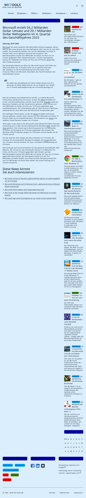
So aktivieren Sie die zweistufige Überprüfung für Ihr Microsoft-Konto (73, 189)
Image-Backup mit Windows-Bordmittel (73, 380)
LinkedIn (47, 102)
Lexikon (74, 13)
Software (46, 13)
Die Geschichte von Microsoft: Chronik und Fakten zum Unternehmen (73, 351)
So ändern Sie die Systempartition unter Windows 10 (73, 95)
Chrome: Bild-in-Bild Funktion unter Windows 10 (73, 160)
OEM (48, 126)
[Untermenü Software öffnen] (51, 13)
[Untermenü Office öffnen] (38, 13)
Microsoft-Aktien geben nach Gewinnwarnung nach (24, 190)
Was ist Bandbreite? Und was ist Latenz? (73, 52)
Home (11, 13)
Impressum (78, 493)
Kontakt (52, 493)
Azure (51, 118)
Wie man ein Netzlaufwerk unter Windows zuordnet (73, 319)
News (16, 20)
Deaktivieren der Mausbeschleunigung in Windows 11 (73, 407)
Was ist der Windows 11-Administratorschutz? (73, 125)
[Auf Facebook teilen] (33, 466)
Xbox (5, 128)
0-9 (65, 439)
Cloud (46, 140)
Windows (21, 13)
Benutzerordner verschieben (77, 212)
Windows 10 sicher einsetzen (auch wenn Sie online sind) (73, 238)
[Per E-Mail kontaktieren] (43, 466)
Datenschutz (64, 493)
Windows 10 (19, 465)
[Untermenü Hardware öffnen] (66, 13)
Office (34, 13)
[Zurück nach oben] (82, 494)
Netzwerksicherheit (77, 29)
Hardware (60, 13)
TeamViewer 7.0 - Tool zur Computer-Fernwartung (73, 296)
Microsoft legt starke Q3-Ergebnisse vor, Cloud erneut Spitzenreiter (30, 198)
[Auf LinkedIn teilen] (38, 466)
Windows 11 (7, 465)
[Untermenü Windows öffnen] (27, 13)
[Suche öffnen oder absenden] (77, 5)
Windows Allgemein (10, 470)
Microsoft (6, 47)
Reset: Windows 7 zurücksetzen (73, 73)
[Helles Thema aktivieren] (82, 6)
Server (35, 114)
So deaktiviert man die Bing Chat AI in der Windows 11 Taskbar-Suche (73, 266)
